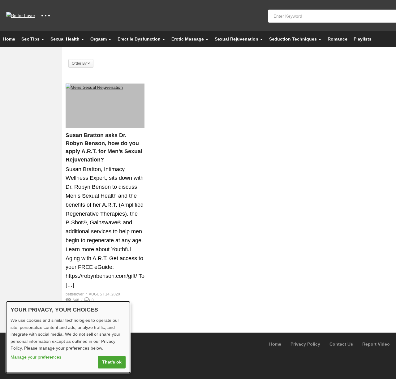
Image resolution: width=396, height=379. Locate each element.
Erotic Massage (187, 39)
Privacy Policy (305, 344)
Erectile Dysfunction (139, 39)
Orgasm (98, 39)
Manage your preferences (36, 357)
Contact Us (341, 344)
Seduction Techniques (293, 39)
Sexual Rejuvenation (236, 39)
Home (9, 39)
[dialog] (68, 337)
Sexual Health (65, 39)
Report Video (376, 344)
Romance (337, 39)
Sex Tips (30, 39)
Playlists (363, 39)
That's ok (112, 362)
